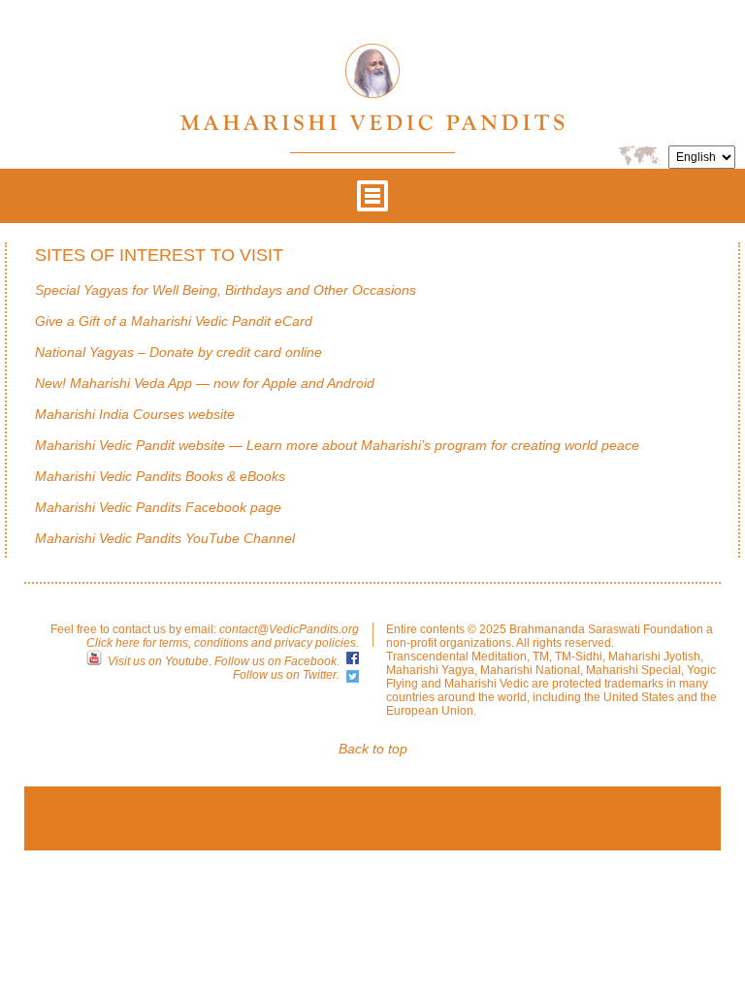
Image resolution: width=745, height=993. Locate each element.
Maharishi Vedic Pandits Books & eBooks (160, 476)
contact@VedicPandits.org (289, 629)
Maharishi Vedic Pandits (372, 87)
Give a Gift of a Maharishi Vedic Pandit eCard (173, 321)
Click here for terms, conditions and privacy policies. (222, 643)
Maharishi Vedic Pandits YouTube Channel (165, 538)
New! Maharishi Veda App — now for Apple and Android (204, 383)
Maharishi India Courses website (135, 414)
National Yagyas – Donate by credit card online (178, 352)
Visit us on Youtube (158, 661)
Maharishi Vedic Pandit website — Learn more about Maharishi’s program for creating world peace (337, 445)
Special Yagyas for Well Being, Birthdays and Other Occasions (225, 290)
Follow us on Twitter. (286, 675)
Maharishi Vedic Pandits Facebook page (158, 507)
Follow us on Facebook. (277, 661)
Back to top (373, 748)
